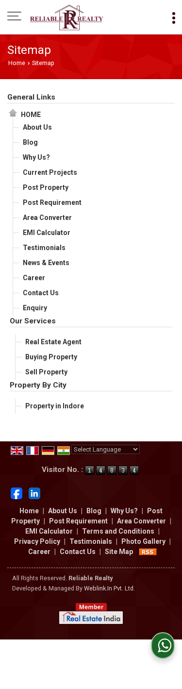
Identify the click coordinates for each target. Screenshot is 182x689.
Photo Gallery (143, 541)
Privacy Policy (37, 541)
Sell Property (46, 372)
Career (34, 278)
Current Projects (50, 172)
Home (16, 63)
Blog (30, 142)
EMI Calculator (46, 232)
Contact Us (41, 293)
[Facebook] (16, 492)
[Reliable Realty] (66, 17)
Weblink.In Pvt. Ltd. (109, 588)
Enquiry (35, 308)
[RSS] (148, 551)
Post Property (45, 187)
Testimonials (44, 248)
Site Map (119, 551)
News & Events (46, 263)
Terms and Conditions (118, 531)
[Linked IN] (34, 492)
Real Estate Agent (53, 342)
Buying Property (51, 357)
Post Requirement (52, 202)
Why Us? (36, 157)
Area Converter (47, 217)
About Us (37, 127)
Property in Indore (54, 406)
